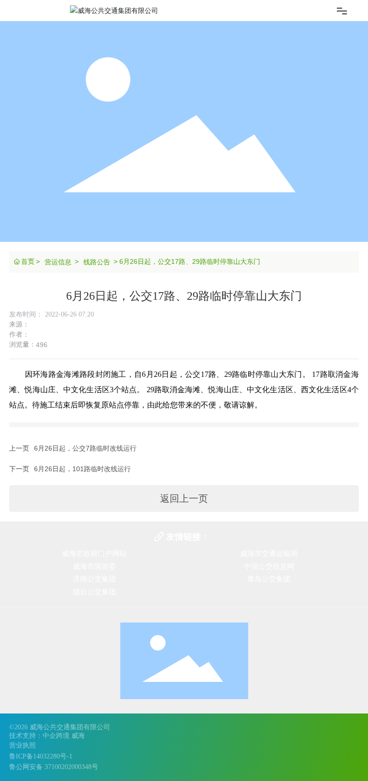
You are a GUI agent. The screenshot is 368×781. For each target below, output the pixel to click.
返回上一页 (184, 498)
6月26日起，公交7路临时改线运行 (85, 448)
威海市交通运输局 (269, 553)
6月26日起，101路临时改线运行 (82, 469)
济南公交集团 (94, 579)
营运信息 (58, 262)
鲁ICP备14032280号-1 (40, 756)
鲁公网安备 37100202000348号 (53, 766)
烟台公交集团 (94, 592)
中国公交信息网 (269, 566)
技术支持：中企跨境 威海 (47, 735)
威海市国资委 (94, 566)
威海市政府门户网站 (94, 553)
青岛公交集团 (268, 579)
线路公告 (96, 262)
